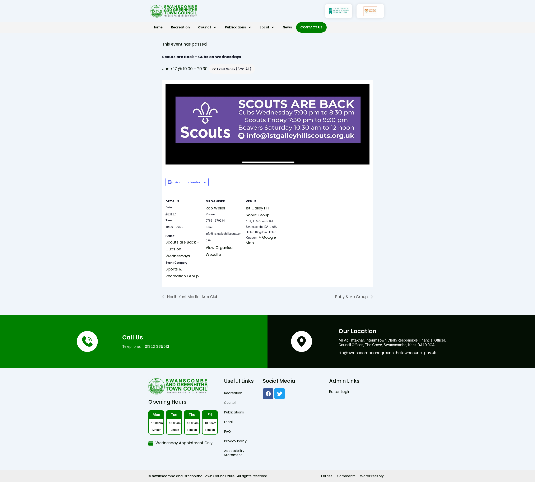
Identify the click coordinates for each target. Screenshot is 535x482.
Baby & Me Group (352, 296)
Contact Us (311, 27)
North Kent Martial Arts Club (192, 296)
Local (264, 27)
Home (158, 27)
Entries (326, 476)
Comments (346, 476)
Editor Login (339, 391)
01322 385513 (157, 346)
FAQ (227, 431)
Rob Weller (215, 208)
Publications (235, 27)
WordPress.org (372, 476)
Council (204, 27)
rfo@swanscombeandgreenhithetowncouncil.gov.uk (387, 352)
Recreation (180, 27)
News (287, 27)
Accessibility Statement (234, 452)
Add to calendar (187, 182)
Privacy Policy (235, 441)
